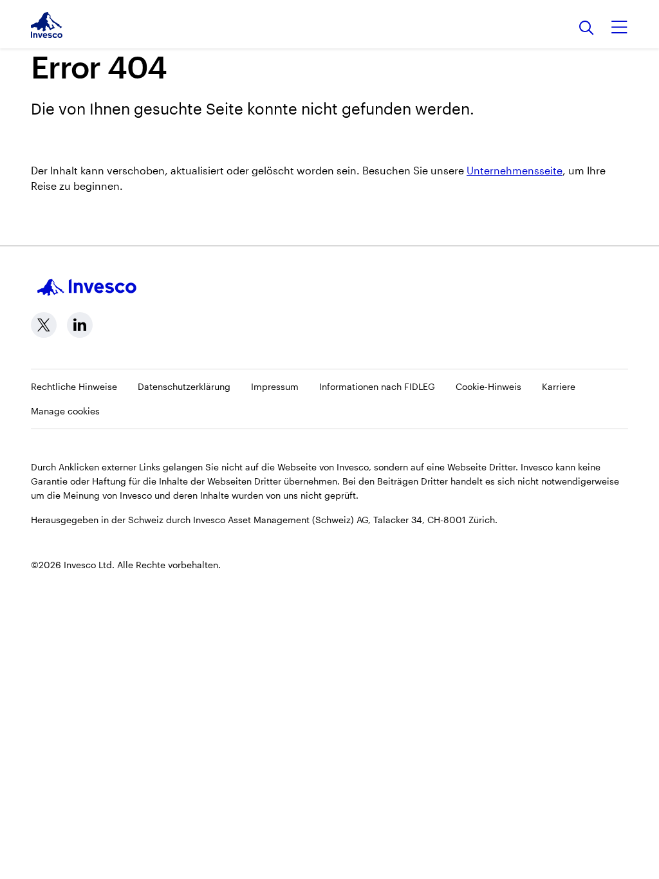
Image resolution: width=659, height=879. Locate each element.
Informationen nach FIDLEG (377, 386)
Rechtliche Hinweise (74, 386)
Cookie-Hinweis (488, 386)
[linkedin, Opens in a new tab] (80, 325)
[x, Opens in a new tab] (44, 325)
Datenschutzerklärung (184, 386)
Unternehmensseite (514, 170)
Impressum (275, 386)
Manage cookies (65, 410)
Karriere (558, 386)
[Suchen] (586, 28)
